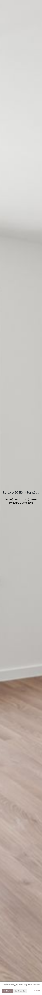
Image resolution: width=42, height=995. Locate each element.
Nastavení (37, 991)
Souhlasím (7, 991)
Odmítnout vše (20, 991)
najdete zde (33, 986)
